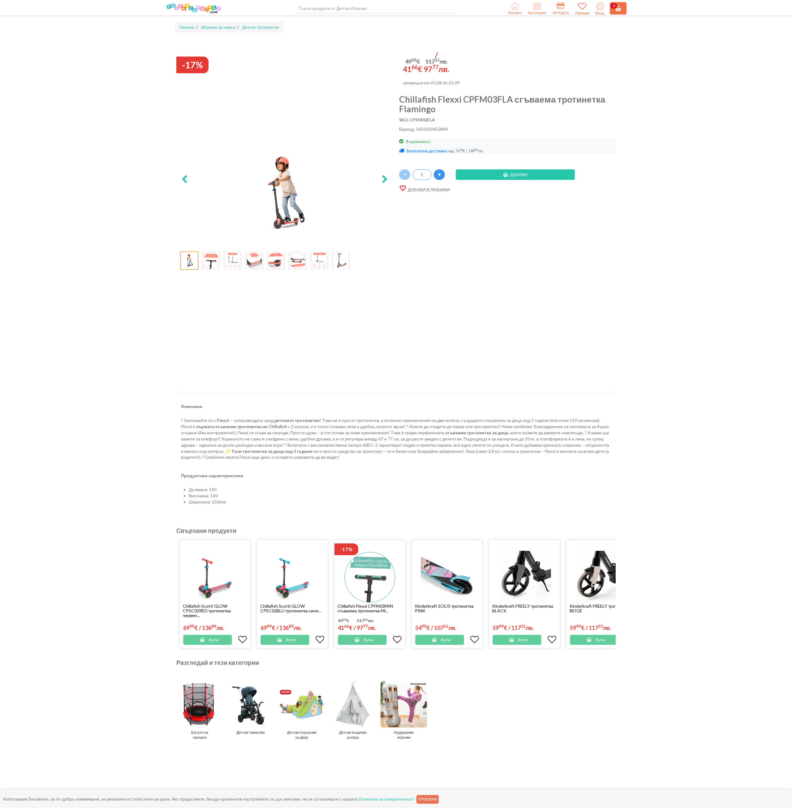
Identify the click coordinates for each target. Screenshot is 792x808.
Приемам (427, 799)
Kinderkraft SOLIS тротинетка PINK (444, 608)
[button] (184, 179)
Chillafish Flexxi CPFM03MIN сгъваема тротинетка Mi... (365, 608)
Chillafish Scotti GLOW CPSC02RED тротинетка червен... (207, 610)
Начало (187, 27)
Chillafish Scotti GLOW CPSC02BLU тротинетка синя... (290, 608)
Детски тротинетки (260, 27)
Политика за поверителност (386, 799)
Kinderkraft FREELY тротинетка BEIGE (600, 608)
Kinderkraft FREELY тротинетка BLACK (522, 608)
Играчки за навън (218, 27)
